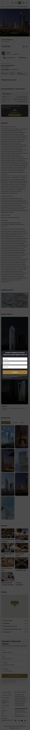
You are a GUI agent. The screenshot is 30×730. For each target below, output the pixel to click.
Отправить (15, 372)
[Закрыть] (26, 352)
